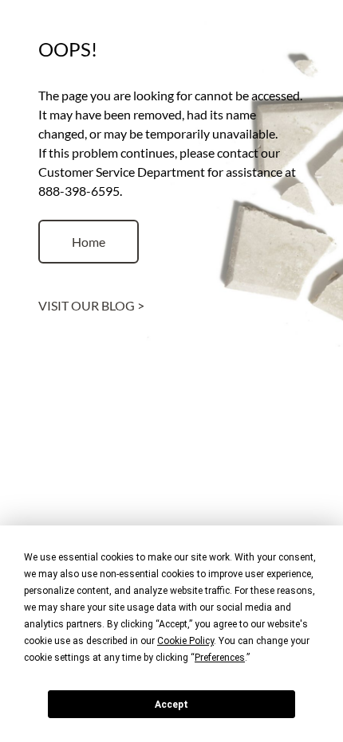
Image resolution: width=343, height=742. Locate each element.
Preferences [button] (220, 657)
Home (88, 241)
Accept (171, 704)
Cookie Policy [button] (185, 640)
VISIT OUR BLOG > (91, 305)
